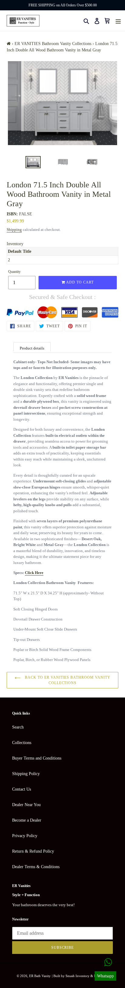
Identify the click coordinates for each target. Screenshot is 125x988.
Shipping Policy (26, 773)
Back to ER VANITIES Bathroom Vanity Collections (67, 680)
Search (18, 727)
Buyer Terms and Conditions (36, 758)
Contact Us (21, 789)
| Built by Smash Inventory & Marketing (80, 976)
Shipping (14, 229)
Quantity (14, 272)
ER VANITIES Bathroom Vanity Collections (53, 43)
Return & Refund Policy (33, 851)
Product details (32, 348)
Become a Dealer (26, 820)
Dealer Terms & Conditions (35, 866)
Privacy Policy (24, 835)
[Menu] (118, 20)
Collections (21, 742)
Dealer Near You (26, 804)
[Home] (9, 43)
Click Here (34, 572)
